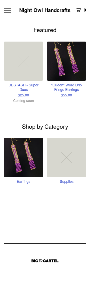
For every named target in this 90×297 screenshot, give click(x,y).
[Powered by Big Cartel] (45, 260)
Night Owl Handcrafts (44, 10)
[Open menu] (7, 10)
